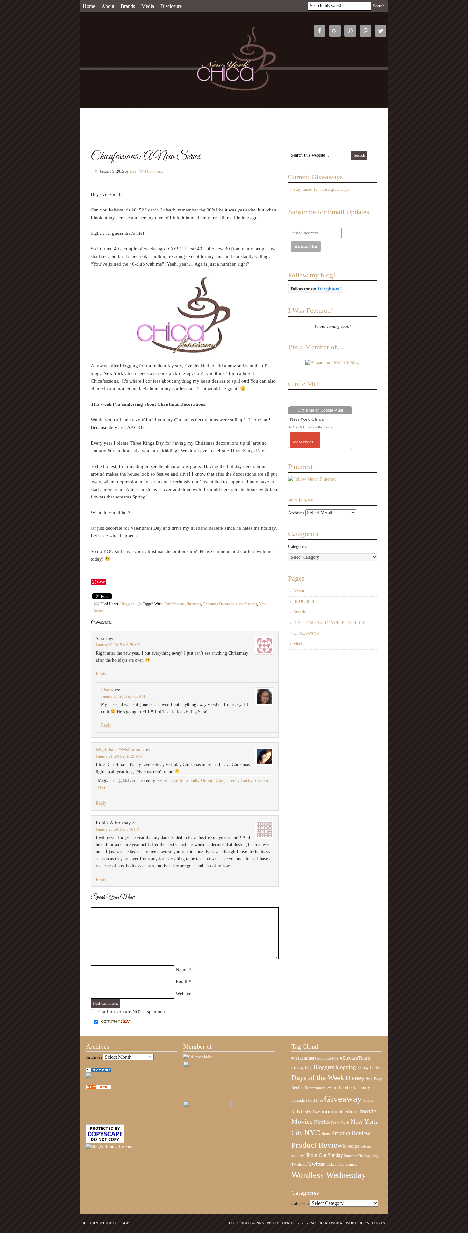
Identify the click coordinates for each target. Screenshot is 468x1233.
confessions (248, 604)
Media (147, 6)
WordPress (357, 1223)
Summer (350, 1156)
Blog (308, 1067)
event (332, 1087)
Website (183, 993)
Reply (101, 673)
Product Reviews (318, 1145)
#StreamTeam (355, 1058)
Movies (302, 1121)
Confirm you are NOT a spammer (131, 1011)
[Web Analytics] (98, 1088)
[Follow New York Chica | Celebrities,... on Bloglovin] (315, 292)
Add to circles (302, 442)
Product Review (350, 1133)
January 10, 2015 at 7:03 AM (123, 696)
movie (368, 1111)
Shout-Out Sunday (324, 1155)
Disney (355, 1077)
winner (351, 1164)
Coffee (375, 1067)
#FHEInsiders (303, 1058)
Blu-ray (363, 1067)
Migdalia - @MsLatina (118, 749)
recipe (353, 1146)
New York (340, 1122)
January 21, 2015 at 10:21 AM (119, 756)
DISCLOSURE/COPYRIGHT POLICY (329, 622)
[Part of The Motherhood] (207, 1105)
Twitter (316, 1164)
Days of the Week (317, 1077)
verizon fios (335, 1164)
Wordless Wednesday (328, 1175)
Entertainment (315, 1088)
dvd (369, 1079)
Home (89, 6)
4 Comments (153, 171)
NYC (312, 1133)
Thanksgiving (368, 1156)
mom (327, 1111)
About (108, 6)
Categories (297, 546)
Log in (378, 1223)
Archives (296, 513)
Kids (295, 1111)
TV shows (299, 1164)
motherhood (347, 1111)
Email (181, 981)
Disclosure (171, 6)
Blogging (127, 604)
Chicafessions (174, 604)
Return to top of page (106, 1223)
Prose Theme (280, 1223)
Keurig (368, 1100)
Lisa (133, 171)
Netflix (322, 1122)
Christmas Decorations (220, 604)
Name (182, 969)
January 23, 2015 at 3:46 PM (118, 829)
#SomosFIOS (327, 1058)
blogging (346, 1067)
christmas (194, 604)
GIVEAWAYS (306, 633)
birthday (297, 1067)
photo (325, 1134)
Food (310, 1100)
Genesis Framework (322, 1223)
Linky (306, 1112)
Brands (128, 6)
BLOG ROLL (305, 601)
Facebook (347, 1087)
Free (319, 1101)
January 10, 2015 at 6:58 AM (118, 645)
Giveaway (343, 1098)
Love (316, 1112)
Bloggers (324, 1067)
